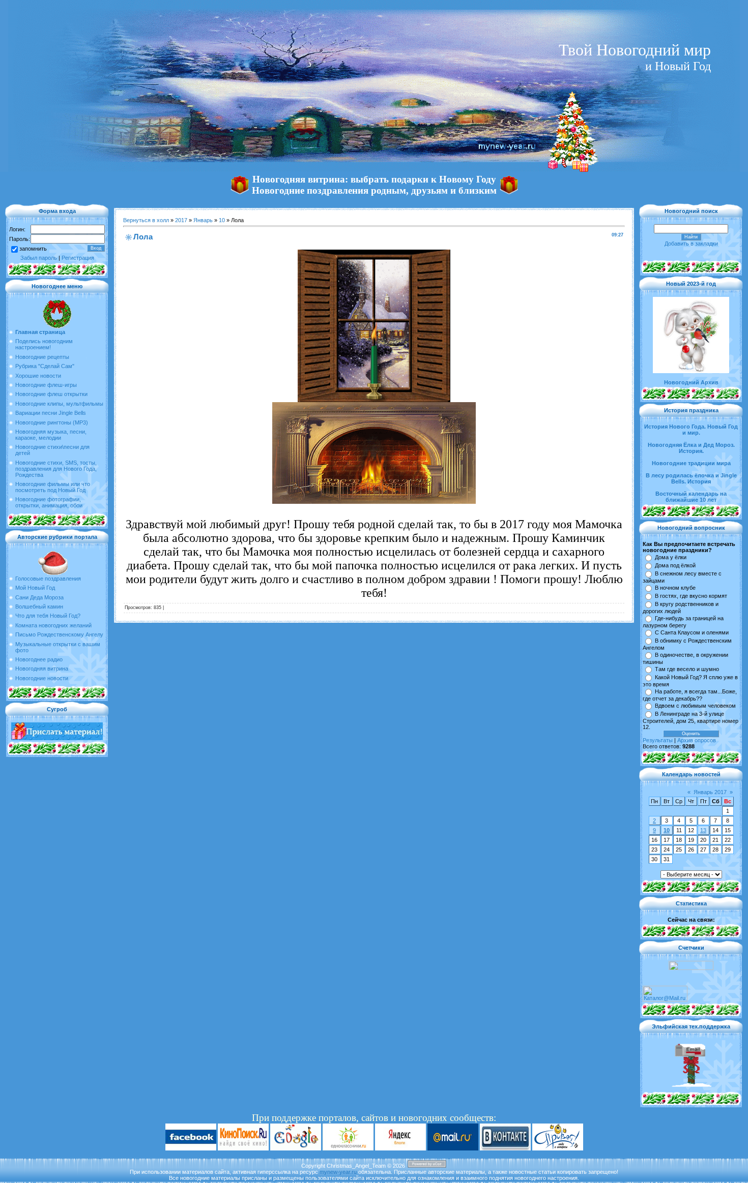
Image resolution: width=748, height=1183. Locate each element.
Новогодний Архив (691, 382)
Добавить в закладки (691, 243)
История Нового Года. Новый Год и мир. (691, 429)
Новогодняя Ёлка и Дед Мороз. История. (691, 448)
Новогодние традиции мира (691, 463)
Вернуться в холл (146, 220)
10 (222, 220)
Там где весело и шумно (687, 669)
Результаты (658, 740)
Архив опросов (696, 740)
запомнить (33, 249)
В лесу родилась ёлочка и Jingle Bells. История (691, 478)
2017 (181, 220)
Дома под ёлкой (675, 565)
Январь (203, 220)
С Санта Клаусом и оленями (692, 632)
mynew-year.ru (338, 1172)
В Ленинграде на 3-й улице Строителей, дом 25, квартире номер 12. (690, 720)
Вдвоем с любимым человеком (695, 706)
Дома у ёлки (670, 557)
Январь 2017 (710, 792)
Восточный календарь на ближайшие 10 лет (691, 497)
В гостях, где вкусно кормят (691, 596)
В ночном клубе (675, 588)
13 (703, 830)
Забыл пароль (38, 258)
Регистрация (78, 258)
